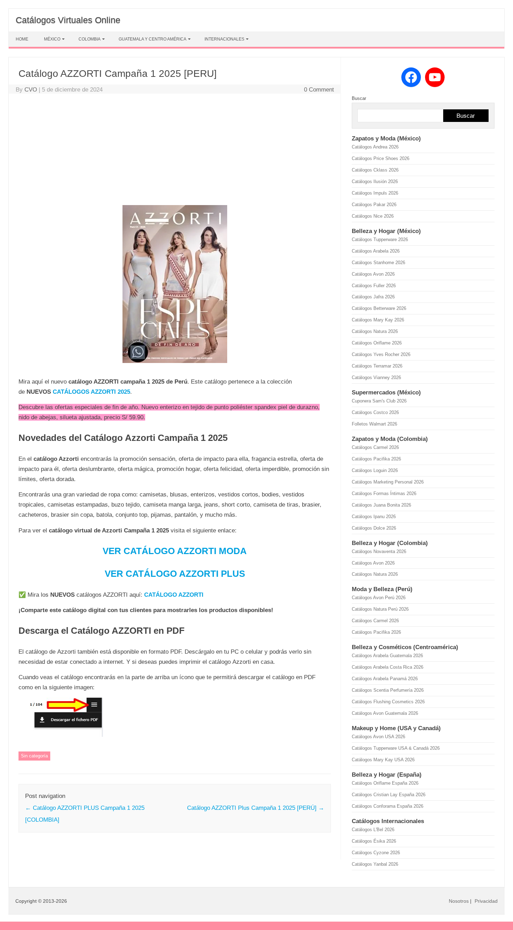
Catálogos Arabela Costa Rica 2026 (387, 667)
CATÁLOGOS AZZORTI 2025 (91, 391)
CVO (30, 89)
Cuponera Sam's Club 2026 (379, 401)
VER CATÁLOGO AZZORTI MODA (175, 551)
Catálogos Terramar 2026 (377, 366)
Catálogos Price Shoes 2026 (380, 158)
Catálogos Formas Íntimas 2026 (384, 493)
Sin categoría (34, 755)
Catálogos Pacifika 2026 (376, 459)
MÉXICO (52, 39)
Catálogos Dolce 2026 (374, 528)
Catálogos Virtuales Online (68, 20)
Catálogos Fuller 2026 (374, 285)
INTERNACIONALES (224, 39)
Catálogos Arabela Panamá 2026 (385, 678)
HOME (22, 39)
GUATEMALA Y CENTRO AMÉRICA (152, 39)
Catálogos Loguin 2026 (375, 470)
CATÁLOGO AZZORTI (173, 594)
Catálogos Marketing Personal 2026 (388, 482)
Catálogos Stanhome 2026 (378, 262)
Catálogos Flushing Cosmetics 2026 (388, 701)
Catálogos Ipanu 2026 (374, 516)
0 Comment (319, 89)
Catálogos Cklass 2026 (375, 170)
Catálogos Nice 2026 (373, 216)
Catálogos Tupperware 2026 (380, 239)
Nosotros (459, 901)
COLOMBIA (90, 39)
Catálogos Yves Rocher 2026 (381, 354)
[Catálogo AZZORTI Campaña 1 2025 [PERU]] (174, 366)
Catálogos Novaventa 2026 (379, 551)
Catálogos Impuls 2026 (375, 193)
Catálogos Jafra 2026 (373, 296)
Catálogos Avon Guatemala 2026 (385, 713)
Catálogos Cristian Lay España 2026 (388, 794)
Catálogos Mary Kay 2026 (378, 319)
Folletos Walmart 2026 (374, 424)
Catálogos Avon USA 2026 (378, 736)
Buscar (359, 98)
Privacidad (486, 901)
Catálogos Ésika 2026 (374, 841)
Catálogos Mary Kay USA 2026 (383, 759)
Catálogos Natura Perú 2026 (380, 609)
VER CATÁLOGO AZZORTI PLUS (175, 573)
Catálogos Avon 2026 (373, 274)
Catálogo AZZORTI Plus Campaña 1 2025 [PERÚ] (255, 808)
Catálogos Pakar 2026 (374, 204)
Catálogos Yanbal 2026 (375, 864)
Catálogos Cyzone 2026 (376, 852)
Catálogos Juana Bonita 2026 (381, 505)
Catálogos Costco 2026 (375, 412)
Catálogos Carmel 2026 (375, 447)
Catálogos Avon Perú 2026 (379, 597)
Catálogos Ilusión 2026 (375, 181)
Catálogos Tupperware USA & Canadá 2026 (396, 748)
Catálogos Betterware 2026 (379, 308)
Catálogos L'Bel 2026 (373, 829)
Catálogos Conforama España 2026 (387, 806)
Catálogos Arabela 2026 (376, 251)
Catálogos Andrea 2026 (375, 147)
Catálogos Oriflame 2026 (377, 343)
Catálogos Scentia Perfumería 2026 (388, 690)
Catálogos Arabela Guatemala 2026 (387, 655)
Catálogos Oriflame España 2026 (385, 783)
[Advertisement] (174, 151)
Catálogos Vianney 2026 (376, 377)
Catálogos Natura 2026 (375, 331)
